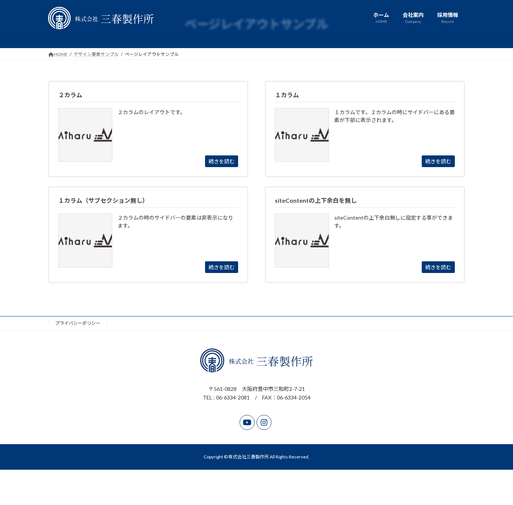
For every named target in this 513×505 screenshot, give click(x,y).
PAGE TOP (494, 483)
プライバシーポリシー (77, 323)
